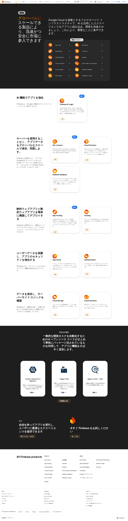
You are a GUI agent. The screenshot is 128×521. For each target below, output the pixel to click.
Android (20, 511)
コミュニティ (58, 1)
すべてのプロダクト (57, 511)
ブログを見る (47, 494)
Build (16, 1)
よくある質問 (89, 505)
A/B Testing (83, 460)
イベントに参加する (48, 503)
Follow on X (46, 498)
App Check (48, 460)
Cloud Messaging (84, 467)
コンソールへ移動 (115, 1)
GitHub (3, 503)
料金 (40, 1)
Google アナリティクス (86, 474)
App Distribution (84, 463)
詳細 (62, 119)
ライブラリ (4, 501)
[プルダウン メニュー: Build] (19, 2)
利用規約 (4, 517)
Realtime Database (67, 474)
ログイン (124, 1)
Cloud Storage (48, 474)
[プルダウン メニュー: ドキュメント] (52, 2)
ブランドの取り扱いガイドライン (93, 503)
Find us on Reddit (48, 496)
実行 (24, 1)
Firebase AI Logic (66, 478)
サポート (68, 1)
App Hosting (48, 463)
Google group (89, 498)
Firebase (34, 511)
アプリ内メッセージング (86, 478)
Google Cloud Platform (44, 511)
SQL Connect (48, 478)
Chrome (27, 511)
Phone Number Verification (69, 470)
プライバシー (10, 517)
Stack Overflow (89, 496)
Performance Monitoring (102, 460)
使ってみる (75, 436)
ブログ (107, 1)
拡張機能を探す (64, 401)
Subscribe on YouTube (49, 501)
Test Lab (98, 467)
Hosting (64, 467)
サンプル (4, 498)
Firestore (64, 463)
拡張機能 (64, 460)
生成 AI (46, 481)
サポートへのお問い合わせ (92, 494)
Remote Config (100, 463)
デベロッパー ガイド (6, 494)
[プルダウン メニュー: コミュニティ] (63, 2)
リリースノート (89, 501)
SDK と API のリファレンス (8, 496)
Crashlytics (83, 470)
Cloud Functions (49, 470)
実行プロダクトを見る (27, 436)
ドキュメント (47, 1)
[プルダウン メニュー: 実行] (26, 2)
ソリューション (33, 1)
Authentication (49, 467)
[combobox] (81, 1)
